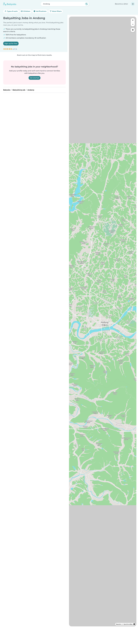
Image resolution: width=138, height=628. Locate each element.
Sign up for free (11, 43)
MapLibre (118, 624)
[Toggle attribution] (134, 624)
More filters (57, 11)
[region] (102, 321)
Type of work (12, 11)
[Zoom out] (133, 24)
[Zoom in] (133, 20)
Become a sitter (121, 4)
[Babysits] (9, 4)
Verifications (40, 11)
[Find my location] (133, 30)
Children (26, 11)
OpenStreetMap (128, 624)
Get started (34, 78)
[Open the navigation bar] (133, 4)
